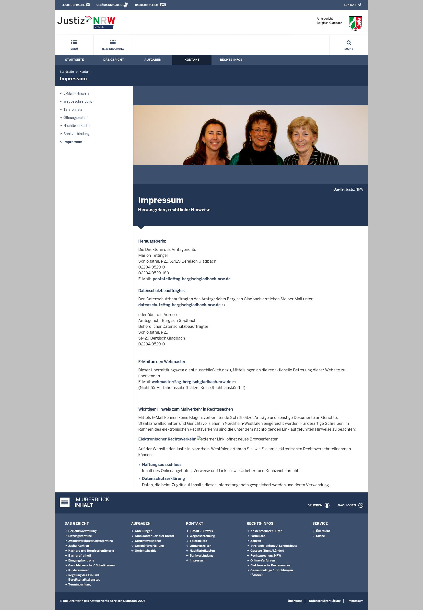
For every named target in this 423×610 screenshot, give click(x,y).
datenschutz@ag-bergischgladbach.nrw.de (179, 304)
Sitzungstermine (80, 536)
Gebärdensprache (109, 5)
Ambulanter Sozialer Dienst (154, 536)
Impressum (72, 142)
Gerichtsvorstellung (82, 531)
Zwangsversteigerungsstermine (90, 541)
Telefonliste (72, 109)
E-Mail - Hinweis (76, 93)
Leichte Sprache (73, 5)
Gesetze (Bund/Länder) (267, 551)
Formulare (257, 536)
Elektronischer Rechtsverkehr (167, 439)
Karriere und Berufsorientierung (91, 551)
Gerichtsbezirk (145, 551)
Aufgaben (152, 60)
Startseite (74, 60)
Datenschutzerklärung (163, 478)
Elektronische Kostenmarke (270, 565)
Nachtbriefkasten (77, 125)
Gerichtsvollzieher (148, 541)
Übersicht (323, 531)
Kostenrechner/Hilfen (266, 531)
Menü (74, 48)
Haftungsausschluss (162, 464)
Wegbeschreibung (77, 101)
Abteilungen (143, 531)
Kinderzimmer (78, 570)
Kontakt (350, 5)
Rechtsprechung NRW (265, 556)
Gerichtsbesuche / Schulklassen (91, 565)
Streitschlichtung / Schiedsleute (273, 546)
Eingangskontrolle (81, 560)
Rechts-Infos (231, 60)
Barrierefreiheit (146, 5)
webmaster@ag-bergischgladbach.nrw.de (191, 381)
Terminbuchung (113, 48)
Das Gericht (113, 60)
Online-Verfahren (262, 560)
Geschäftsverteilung (149, 546)
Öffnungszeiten (75, 117)
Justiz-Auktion (78, 546)
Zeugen (255, 541)
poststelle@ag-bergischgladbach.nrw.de (192, 278)
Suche (348, 48)
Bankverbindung (76, 134)
